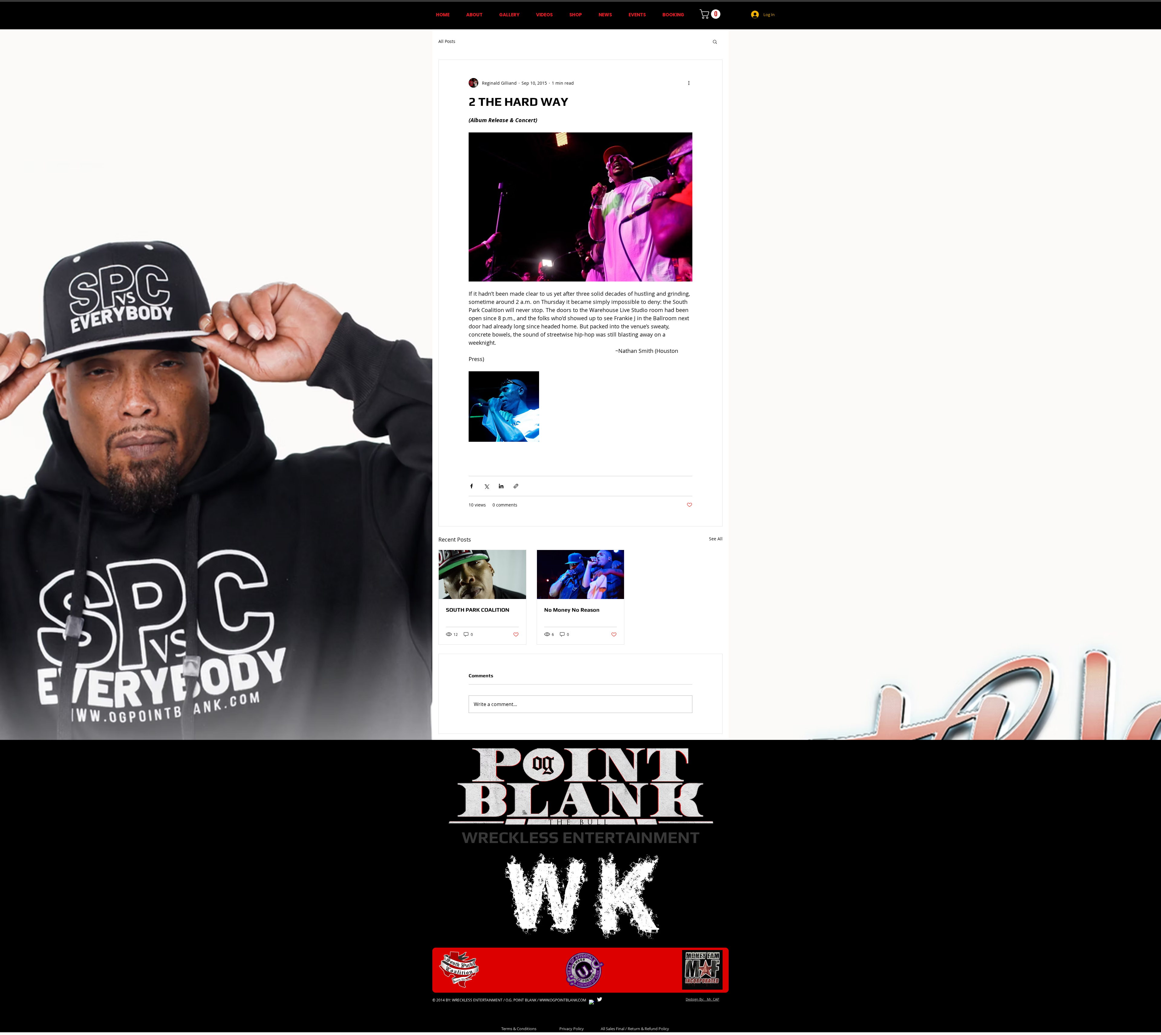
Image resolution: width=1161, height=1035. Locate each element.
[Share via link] (516, 486)
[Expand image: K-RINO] (504, 406)
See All (716, 539)
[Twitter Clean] (600, 999)
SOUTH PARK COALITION (477, 610)
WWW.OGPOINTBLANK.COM (562, 1000)
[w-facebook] (592, 1003)
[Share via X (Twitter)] (486, 486)
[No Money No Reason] (580, 574)
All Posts (446, 41)
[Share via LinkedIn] (501, 486)
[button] (711, 14)
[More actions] (688, 82)
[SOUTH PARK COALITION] (482, 574)
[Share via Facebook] (471, 486)
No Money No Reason (572, 610)
